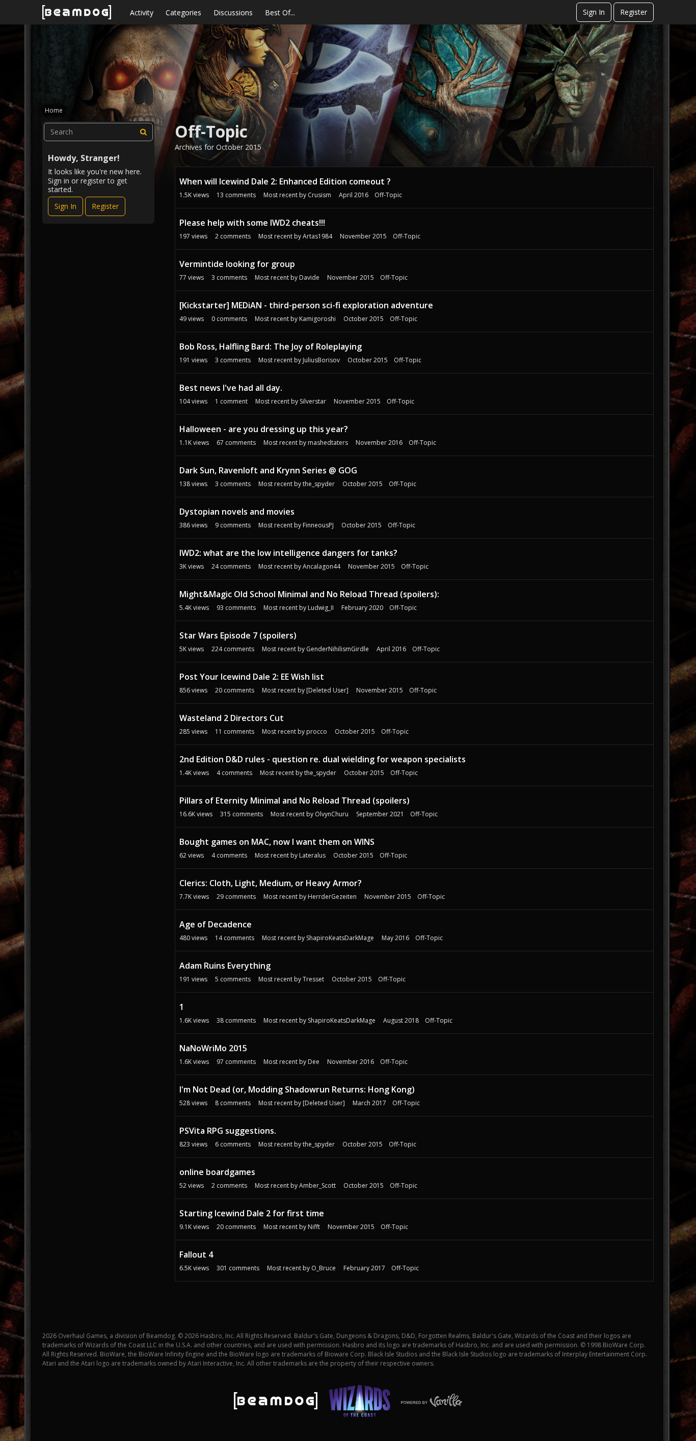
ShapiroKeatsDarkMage (340, 937)
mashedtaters (328, 442)
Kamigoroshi (317, 318)
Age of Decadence (215, 924)
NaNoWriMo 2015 (213, 1048)
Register (633, 12)
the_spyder (319, 483)
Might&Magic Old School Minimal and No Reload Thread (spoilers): (309, 594)
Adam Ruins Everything (225, 965)
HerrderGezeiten (332, 896)
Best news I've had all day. (230, 387)
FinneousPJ (318, 525)
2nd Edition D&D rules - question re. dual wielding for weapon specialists (322, 759)
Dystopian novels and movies (237, 511)
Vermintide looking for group (237, 264)
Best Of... (280, 12)
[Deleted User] (327, 690)
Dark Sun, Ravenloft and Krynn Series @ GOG (268, 470)
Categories (183, 12)
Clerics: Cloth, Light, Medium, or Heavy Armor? (270, 883)
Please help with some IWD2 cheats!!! (252, 222)
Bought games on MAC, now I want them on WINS (276, 841)
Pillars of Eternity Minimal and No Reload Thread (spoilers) (294, 800)
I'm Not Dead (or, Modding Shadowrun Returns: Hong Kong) (297, 1089)
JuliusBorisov (321, 360)
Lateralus (312, 855)
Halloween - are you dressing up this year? (263, 429)
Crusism (319, 195)
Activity (141, 12)
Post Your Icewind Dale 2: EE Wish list (251, 676)
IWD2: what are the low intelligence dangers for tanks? (288, 552)
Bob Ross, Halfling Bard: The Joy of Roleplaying (270, 346)
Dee (313, 1061)
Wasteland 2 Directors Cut (231, 718)
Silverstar (313, 401)
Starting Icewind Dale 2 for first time (251, 1213)
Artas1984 (317, 236)
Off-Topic (388, 195)
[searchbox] (98, 132)
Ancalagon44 (321, 566)
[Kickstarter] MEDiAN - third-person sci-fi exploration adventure (306, 305)
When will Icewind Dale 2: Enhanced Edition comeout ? (285, 181)
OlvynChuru (332, 814)
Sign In (594, 12)
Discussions (233, 12)
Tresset (313, 979)
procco (316, 731)
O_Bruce (323, 1268)
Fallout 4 (196, 1254)
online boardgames (217, 1172)
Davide (309, 277)
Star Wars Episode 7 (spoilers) (238, 635)
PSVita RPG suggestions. (227, 1130)
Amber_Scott (317, 1185)
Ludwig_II (321, 607)
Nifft (314, 1226)
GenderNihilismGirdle (337, 649)
